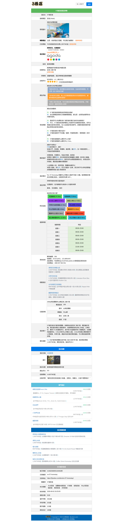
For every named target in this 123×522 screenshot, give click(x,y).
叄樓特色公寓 (37, 397)
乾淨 (58, 167)
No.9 (48, 340)
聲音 (61, 159)
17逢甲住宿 (36, 413)
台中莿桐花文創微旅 (55, 284)
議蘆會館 (35, 420)
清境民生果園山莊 (54, 267)
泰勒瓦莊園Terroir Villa (40, 389)
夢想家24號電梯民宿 (39, 434)
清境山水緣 (36, 440)
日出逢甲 (35, 405)
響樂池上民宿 (37, 453)
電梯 (57, 157)
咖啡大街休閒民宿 (38, 459)
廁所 (74, 149)
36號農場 (50, 353)
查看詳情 (73, 44)
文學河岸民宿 (53, 276)
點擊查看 (79, 40)
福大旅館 (35, 446)
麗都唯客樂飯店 (54, 293)
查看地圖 (50, 72)
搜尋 (89, 4)
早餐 (48, 147)
